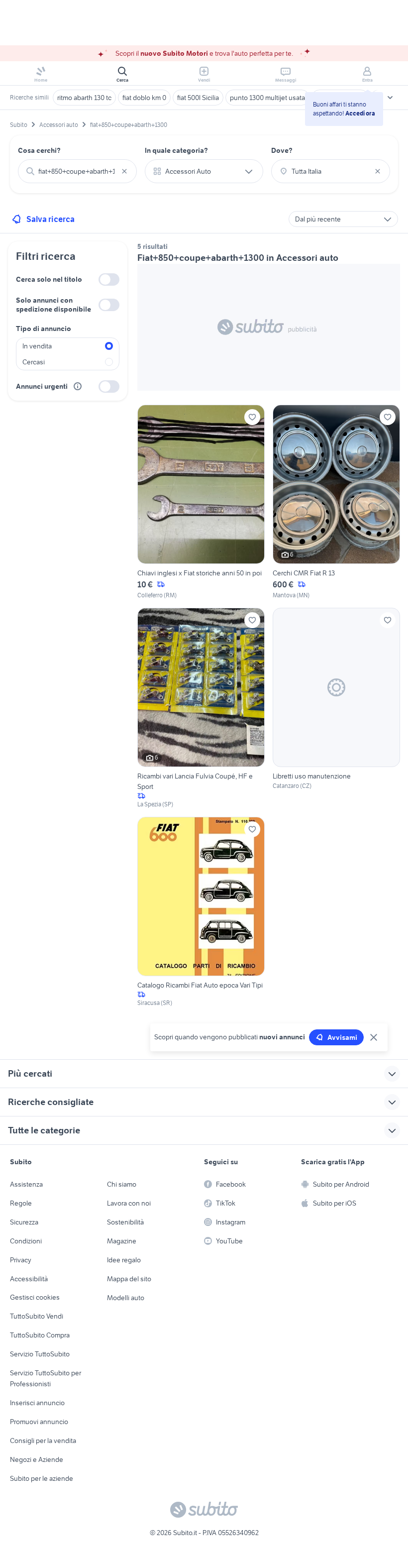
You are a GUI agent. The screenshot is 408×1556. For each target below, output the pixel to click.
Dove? (282, 150)
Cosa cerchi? (39, 150)
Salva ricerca (50, 219)
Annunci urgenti (42, 386)
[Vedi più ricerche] (390, 98)
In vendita (37, 345)
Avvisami (342, 1037)
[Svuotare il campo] (124, 171)
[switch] (109, 279)
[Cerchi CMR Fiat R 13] (336, 502)
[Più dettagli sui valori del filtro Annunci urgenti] (78, 386)
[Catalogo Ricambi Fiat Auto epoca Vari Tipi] (201, 912)
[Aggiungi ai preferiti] (252, 417)
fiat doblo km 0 (144, 97)
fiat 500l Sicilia (198, 97)
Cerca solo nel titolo (49, 279)
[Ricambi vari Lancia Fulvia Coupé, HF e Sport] (201, 708)
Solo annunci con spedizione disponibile (53, 305)
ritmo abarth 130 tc (84, 97)
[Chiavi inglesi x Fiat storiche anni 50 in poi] (201, 502)
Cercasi (33, 361)
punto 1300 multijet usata (267, 97)
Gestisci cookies (35, 1297)
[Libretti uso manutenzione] (336, 708)
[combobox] (77, 171)
